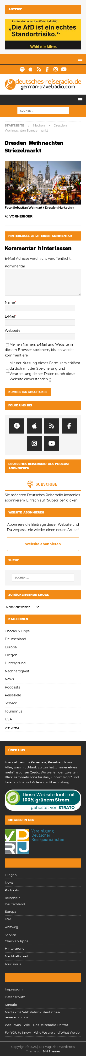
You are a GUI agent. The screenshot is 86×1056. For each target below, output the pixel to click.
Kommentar (15, 266)
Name (10, 302)
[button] (79, 59)
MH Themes (51, 1051)
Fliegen (11, 655)
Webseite (12, 330)
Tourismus (13, 711)
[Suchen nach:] (43, 110)
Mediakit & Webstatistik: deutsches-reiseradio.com (32, 1014)
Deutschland (15, 639)
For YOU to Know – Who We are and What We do (42, 1032)
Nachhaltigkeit (17, 671)
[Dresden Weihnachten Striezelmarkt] (43, 201)
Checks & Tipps (17, 631)
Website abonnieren (43, 544)
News (9, 679)
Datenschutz (15, 997)
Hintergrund (15, 663)
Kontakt (11, 1005)
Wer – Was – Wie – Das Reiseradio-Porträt (36, 1025)
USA (8, 719)
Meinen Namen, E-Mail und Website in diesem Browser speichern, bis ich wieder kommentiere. (39, 349)
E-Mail (10, 316)
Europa (11, 647)
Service (11, 703)
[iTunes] (30, 69)
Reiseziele (13, 695)
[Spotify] (22, 69)
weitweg (12, 727)
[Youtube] (64, 69)
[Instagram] (55, 69)
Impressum (14, 989)
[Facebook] (47, 69)
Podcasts (12, 687)
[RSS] (39, 69)
